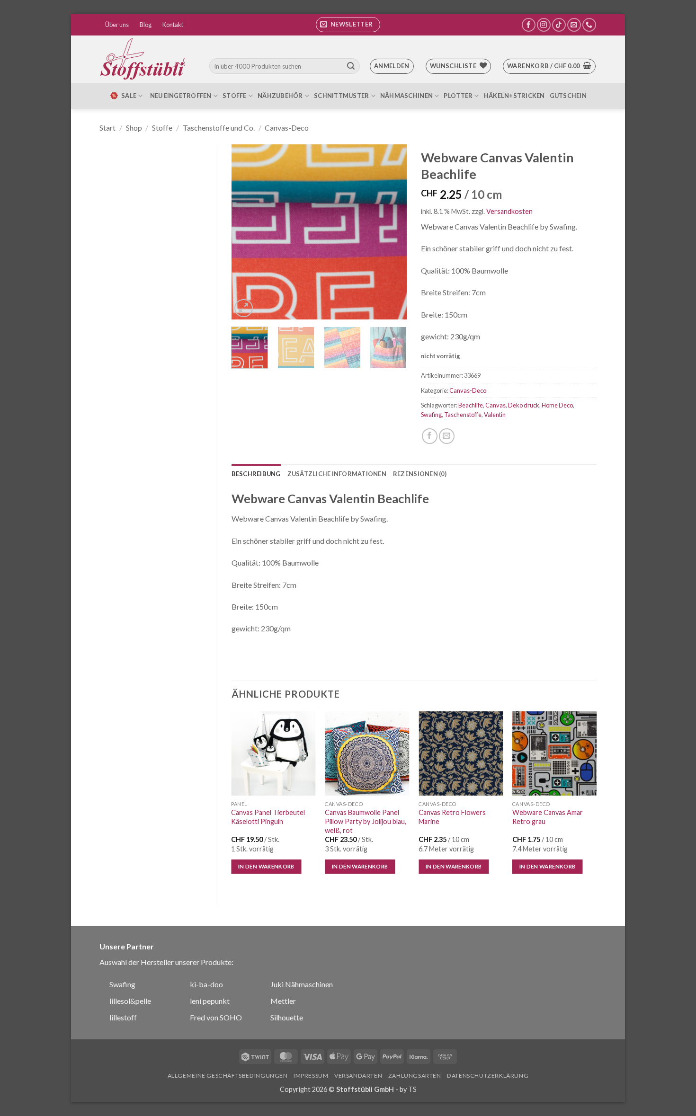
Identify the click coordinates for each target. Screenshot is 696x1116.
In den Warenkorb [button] (266, 866)
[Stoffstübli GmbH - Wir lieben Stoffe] (144, 59)
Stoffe (235, 95)
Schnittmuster (341, 95)
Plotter (458, 95)
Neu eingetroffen (181, 95)
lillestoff (123, 1017)
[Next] (391, 231)
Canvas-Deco (287, 127)
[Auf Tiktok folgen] (559, 25)
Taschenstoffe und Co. (219, 127)
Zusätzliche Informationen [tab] (336, 474)
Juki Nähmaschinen (301, 984)
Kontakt (172, 24)
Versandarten (358, 1075)
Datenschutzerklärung (487, 1075)
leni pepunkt (210, 1000)
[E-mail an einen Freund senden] (447, 436)
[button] (348, 24)
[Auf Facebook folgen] (528, 25)
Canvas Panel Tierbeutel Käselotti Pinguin (268, 816)
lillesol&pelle (130, 1000)
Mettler (283, 1000)
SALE (128, 95)
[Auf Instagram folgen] (544, 25)
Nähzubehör (280, 95)
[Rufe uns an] (589, 25)
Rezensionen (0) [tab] (419, 474)
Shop (134, 127)
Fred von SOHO (216, 1017)
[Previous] (246, 231)
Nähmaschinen (406, 95)
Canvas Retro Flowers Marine (452, 816)
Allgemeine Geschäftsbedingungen (228, 1075)
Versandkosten (509, 211)
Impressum (311, 1075)
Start (107, 127)
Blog (146, 24)
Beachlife (470, 405)
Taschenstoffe (463, 414)
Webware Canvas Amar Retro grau (547, 816)
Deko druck (523, 405)
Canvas (495, 405)
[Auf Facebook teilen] (429, 436)
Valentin (495, 414)
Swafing (431, 414)
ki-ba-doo (206, 984)
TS (412, 1089)
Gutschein (568, 95)
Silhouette (286, 1017)
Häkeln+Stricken (514, 95)
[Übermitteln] (351, 66)
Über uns (117, 24)
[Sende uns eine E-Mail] (574, 25)
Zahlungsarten (414, 1075)
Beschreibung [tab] (256, 474)
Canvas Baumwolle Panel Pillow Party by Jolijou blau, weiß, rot (365, 821)
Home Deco (557, 405)
